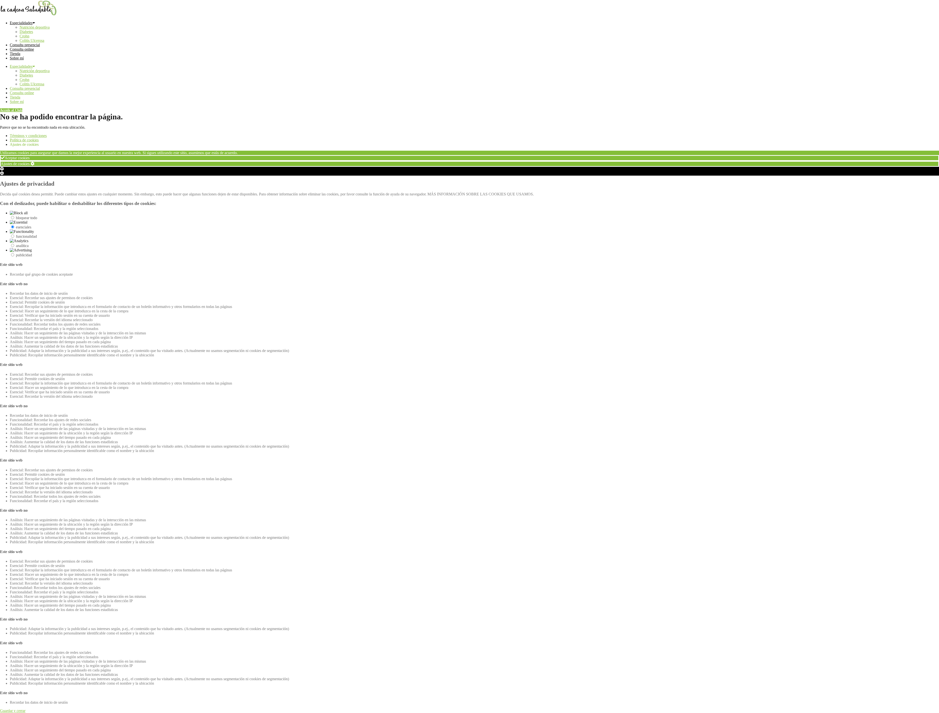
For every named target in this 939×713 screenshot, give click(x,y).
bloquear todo (26, 218)
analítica (22, 246)
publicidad (24, 255)
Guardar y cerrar (12, 711)
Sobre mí (17, 58)
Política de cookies (24, 140)
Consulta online (22, 49)
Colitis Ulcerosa (32, 40)
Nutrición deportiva (35, 27)
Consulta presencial (25, 45)
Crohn (24, 36)
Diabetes (26, 32)
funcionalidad (26, 236)
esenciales (23, 227)
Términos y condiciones (28, 136)
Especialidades (21, 23)
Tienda (15, 54)
